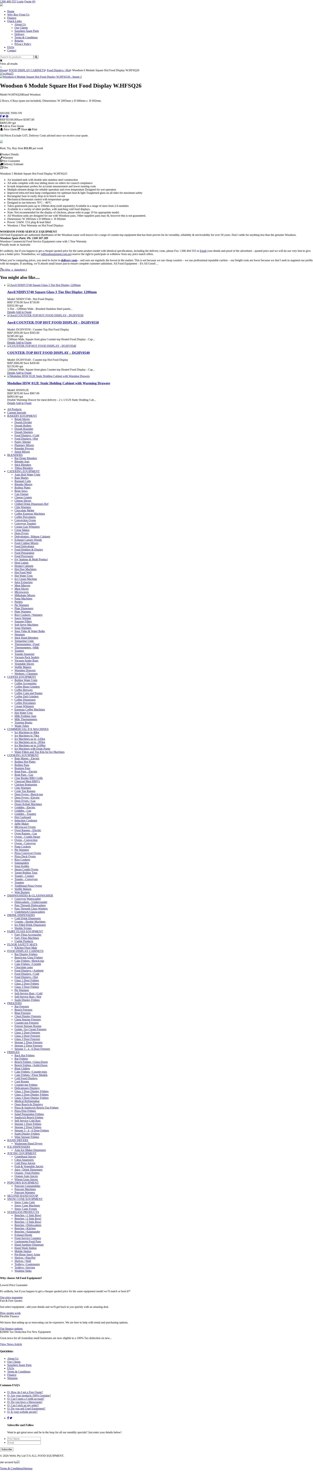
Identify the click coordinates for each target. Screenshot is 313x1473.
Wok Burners (22, 892)
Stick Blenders (22, 464)
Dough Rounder (23, 428)
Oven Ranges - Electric (27, 830)
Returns (18, 40)
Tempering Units (24, 640)
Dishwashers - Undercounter (30, 902)
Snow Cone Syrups (25, 1208)
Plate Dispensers (23, 608)
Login (20, 1)
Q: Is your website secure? (22, 1411)
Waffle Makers (22, 667)
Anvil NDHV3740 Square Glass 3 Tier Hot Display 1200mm (52, 292)
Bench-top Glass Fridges (28, 957)
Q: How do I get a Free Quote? (25, 1392)
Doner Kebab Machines (28, 804)
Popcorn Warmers (24, 1192)
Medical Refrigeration (26, 1101)
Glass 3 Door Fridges (26, 986)
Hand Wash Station (25, 1247)
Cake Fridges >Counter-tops (30, 1071)
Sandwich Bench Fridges (28, 1117)
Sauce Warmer (22, 618)
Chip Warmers (22, 507)
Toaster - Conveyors (26, 879)
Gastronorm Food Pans (27, 1241)
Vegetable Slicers (24, 663)
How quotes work (10, 1313)
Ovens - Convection (25, 840)
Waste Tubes (21, 725)
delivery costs (69, 260)
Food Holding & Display (28, 549)
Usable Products (23, 941)
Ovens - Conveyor (25, 843)
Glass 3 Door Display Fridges (31, 1097)
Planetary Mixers (24, 445)
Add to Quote (24, 312)
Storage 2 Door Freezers (28, 1045)
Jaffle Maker (21, 823)
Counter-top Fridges (25, 1084)
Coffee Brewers (23, 689)
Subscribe (6, 1449)
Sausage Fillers (23, 621)
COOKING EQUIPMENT (23, 755)
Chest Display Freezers (27, 1016)
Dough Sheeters (23, 432)
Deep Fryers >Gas (25, 800)
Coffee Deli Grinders (26, 696)
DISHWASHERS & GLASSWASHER (30, 895)
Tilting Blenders (23, 468)
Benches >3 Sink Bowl (27, 1221)
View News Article (11, 1344)
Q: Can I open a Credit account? (25, 1398)
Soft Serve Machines (26, 624)
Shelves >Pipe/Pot (24, 1257)
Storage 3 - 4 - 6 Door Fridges (31, 1130)
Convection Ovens (25, 520)
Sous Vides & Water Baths (29, 631)
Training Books (23, 722)
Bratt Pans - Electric (25, 771)
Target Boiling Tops (25, 872)
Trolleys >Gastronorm (27, 1264)
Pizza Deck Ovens (25, 856)
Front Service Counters (27, 1238)
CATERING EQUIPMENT (23, 471)
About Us (20, 24)
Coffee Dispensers (25, 699)
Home (10, 11)
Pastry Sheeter (22, 441)
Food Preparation (24, 552)
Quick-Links (14, 21)
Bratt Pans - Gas (23, 774)
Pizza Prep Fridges (25, 1110)
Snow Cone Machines (27, 1205)
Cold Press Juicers (24, 1163)
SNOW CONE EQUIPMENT (25, 1199)
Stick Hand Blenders (26, 637)
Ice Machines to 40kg (26, 732)
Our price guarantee (11, 1297)
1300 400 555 (8, 1)
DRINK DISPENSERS (21, 915)
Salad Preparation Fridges (29, 1114)
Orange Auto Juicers (26, 1176)
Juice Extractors (23, 582)
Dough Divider (23, 422)
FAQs (10, 47)
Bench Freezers (23, 1009)
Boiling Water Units (25, 680)
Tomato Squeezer (24, 654)
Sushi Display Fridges (27, 999)
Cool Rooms (21, 1081)
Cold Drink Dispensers (27, 918)
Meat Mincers (22, 585)
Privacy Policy (22, 44)
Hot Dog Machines (25, 569)
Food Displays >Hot (58, 70)
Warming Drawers (25, 670)
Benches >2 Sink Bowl (27, 1218)
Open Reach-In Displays (28, 1104)
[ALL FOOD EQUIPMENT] (1, 5)
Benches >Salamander (27, 1231)
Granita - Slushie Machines (29, 921)
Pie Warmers (21, 605)
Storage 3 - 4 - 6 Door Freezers (32, 1048)
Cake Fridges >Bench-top (29, 960)
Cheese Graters (23, 497)
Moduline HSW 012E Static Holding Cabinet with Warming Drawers (58, 383)
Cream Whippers (24, 706)
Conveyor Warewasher (27, 898)
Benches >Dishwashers (27, 1225)
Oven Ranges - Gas (25, 833)
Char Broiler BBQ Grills (28, 778)
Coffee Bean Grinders (27, 686)
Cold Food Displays (25, 1078)
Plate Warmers (22, 611)
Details (11, 312)
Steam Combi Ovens (26, 869)
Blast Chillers (22, 1068)
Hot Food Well (23, 572)
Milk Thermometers (25, 719)
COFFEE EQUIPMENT (21, 676)
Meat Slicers (21, 588)
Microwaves (21, 592)
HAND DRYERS (17, 1140)
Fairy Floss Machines (26, 937)
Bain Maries (21, 477)
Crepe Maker (22, 530)
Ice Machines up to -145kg (29, 738)
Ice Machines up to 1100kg (29, 745)
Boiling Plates (22, 487)
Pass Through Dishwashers (30, 905)
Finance (11, 17)
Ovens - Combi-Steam (27, 836)
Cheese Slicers (22, 500)
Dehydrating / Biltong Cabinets (32, 536)
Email (203, 250)
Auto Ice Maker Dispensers (30, 1150)
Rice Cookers (22, 859)
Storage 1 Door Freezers (28, 1042)
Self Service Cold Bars (27, 1120)
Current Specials (16, 412)
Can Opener (21, 494)
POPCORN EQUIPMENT (23, 1182)
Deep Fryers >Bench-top (28, 794)
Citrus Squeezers (24, 1159)
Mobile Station (22, 1251)
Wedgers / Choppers (26, 673)
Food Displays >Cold (26, 435)
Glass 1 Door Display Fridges (31, 1091)
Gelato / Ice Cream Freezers (30, 1029)
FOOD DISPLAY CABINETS (27, 70)
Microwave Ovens (25, 827)
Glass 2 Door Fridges (26, 983)
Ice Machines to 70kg (26, 735)
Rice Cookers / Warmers (28, 614)
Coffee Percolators (25, 516)
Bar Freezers (21, 1006)
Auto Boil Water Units (27, 474)
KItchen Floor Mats (25, 947)
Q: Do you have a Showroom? (24, 1402)
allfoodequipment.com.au (56, 254)
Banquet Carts (22, 481)
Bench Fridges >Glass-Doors (31, 1061)
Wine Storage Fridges (26, 1137)
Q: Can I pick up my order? (23, 1405)
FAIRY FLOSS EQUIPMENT (25, 931)
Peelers (18, 601)
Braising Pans (22, 768)
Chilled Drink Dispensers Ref (31, 503)
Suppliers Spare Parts (26, 30)
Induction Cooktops (25, 820)
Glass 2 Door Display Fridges (31, 1094)
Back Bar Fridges (24, 1055)
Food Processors (23, 556)
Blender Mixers (23, 484)
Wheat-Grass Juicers (26, 1179)
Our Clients (21, 27)
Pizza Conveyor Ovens (27, 853)
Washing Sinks (23, 1270)
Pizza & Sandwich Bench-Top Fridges (36, 1107)
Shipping (12, 1378)
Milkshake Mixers (24, 595)
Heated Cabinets (23, 565)
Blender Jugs (21, 461)
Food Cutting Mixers (26, 543)
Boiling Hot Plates (25, 761)
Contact (11, 50)
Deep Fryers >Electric (27, 797)
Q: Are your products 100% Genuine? (29, 1395)
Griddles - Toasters (25, 813)
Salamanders (21, 862)
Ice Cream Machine (25, 578)
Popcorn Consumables (27, 1185)
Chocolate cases (23, 967)
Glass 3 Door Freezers (27, 1039)
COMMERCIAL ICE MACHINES (28, 729)
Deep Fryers (21, 533)
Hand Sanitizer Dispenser (29, 1244)
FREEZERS (14, 1003)
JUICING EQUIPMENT (21, 1153)
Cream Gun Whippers (27, 526)
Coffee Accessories (25, 683)
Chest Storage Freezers (27, 1019)
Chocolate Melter (24, 510)
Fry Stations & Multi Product (31, 559)
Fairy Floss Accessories (27, 934)
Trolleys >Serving (24, 1267)
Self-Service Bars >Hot (27, 996)
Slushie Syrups (23, 928)
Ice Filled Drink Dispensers (30, 924)
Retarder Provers (24, 448)
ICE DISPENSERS (18, 1146)
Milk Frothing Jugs (25, 716)
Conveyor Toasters (25, 523)
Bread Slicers (22, 419)
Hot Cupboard (22, 817)
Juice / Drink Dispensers (28, 1169)
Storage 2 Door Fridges (27, 1127)
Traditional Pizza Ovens (28, 885)
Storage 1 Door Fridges (27, 1123)
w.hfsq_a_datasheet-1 (15, 269)
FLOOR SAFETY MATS (22, 944)
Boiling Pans (21, 765)
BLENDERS (15, 454)
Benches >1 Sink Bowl (27, 1215)
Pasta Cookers (22, 846)
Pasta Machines (23, 598)
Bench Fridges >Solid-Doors (30, 1065)
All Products (14, 409)
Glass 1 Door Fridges (26, 980)
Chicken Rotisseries (25, 784)
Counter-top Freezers (26, 1022)
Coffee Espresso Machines (29, 513)
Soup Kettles (21, 866)
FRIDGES (13, 1052)
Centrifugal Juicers (25, 1156)
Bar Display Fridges (25, 954)
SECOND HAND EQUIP (22, 1195)
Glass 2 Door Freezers (27, 1035)
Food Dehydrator (24, 546)
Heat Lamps (21, 562)
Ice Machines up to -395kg (29, 742)
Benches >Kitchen (25, 1228)
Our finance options (11, 1328)
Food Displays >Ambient (28, 970)
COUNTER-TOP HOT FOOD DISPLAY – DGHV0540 (48, 353)
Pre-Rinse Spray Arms (27, 1254)
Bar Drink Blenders (25, 458)
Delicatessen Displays (26, 1088)
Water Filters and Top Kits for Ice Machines (39, 751)
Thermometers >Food (26, 644)
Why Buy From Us (18, 14)
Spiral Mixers (22, 451)
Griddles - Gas (22, 810)
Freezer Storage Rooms (27, 1026)
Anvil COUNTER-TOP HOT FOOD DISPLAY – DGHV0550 (53, 322)
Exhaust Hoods (23, 1234)
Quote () (29, 1)
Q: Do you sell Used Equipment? (26, 1408)
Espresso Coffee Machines (29, 709)
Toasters (19, 650)
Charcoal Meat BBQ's (27, 781)
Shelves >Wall (22, 1261)
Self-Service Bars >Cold (28, 993)
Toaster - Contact (24, 875)
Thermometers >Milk (26, 647)
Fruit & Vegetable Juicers (28, 1166)
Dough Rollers (22, 425)
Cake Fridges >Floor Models (30, 1075)
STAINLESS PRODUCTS (23, 1212)
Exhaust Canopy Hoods (28, 539)
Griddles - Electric (24, 807)
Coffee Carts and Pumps (28, 693)
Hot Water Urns (23, 575)
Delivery (19, 34)
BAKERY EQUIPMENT (22, 415)
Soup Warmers (22, 627)
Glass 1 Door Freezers (27, 1032)
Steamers (19, 634)
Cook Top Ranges (24, 791)
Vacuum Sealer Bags (26, 660)
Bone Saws (21, 490)
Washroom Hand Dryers (28, 1143)
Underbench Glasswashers (29, 911)
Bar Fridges (21, 1058)
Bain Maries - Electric (26, 758)
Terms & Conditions (26, 37)
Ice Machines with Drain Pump (32, 748)
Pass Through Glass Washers (31, 908)
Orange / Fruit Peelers (26, 1172)
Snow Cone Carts (24, 1202)
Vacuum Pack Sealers (26, 657)
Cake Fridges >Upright (27, 964)
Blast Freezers (22, 1013)
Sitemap (27, 1468)
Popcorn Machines (25, 1189)
